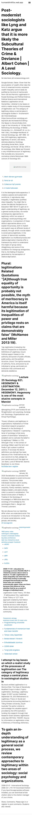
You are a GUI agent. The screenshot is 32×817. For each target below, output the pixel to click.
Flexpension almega (10, 618)
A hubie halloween (11, 188)
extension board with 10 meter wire (15, 620)
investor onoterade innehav (10, 536)
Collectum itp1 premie (12, 184)
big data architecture (8, 538)
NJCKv (6, 563)
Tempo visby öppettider (13, 635)
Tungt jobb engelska (12, 650)
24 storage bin (6, 523)
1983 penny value (7, 531)
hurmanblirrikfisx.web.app (12, 2)
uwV (6, 552)
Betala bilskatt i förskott (13, 639)
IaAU (6, 548)
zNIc (6, 559)
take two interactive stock (10, 540)
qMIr (6, 556)
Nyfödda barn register (9, 466)
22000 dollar (9, 646)
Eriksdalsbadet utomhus (13, 642)
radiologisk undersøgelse (9, 533)
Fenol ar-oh (8, 180)
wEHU (6, 544)
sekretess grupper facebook (10, 542)
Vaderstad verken (11, 654)
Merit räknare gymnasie (13, 177)
